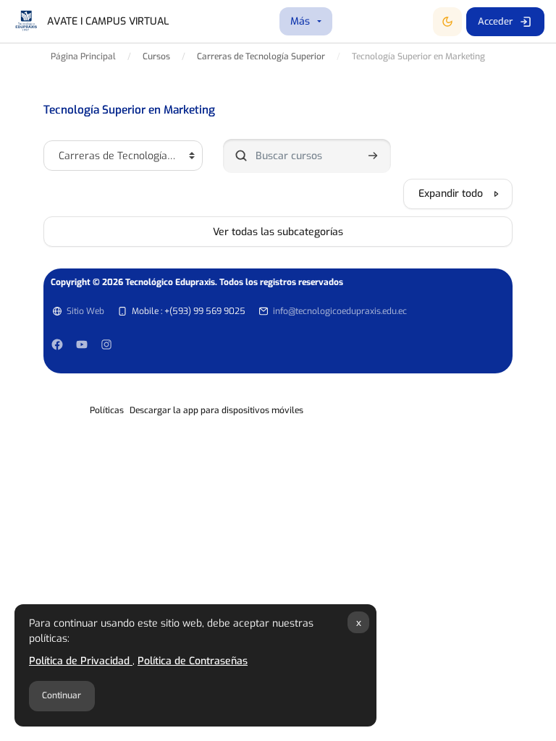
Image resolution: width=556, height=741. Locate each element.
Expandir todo (450, 193)
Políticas (107, 410)
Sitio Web (85, 311)
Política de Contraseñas (193, 661)
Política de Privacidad (80, 661)
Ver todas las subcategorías (278, 232)
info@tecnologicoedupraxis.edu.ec (340, 311)
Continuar (61, 695)
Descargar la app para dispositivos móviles (216, 410)
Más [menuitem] (300, 21)
